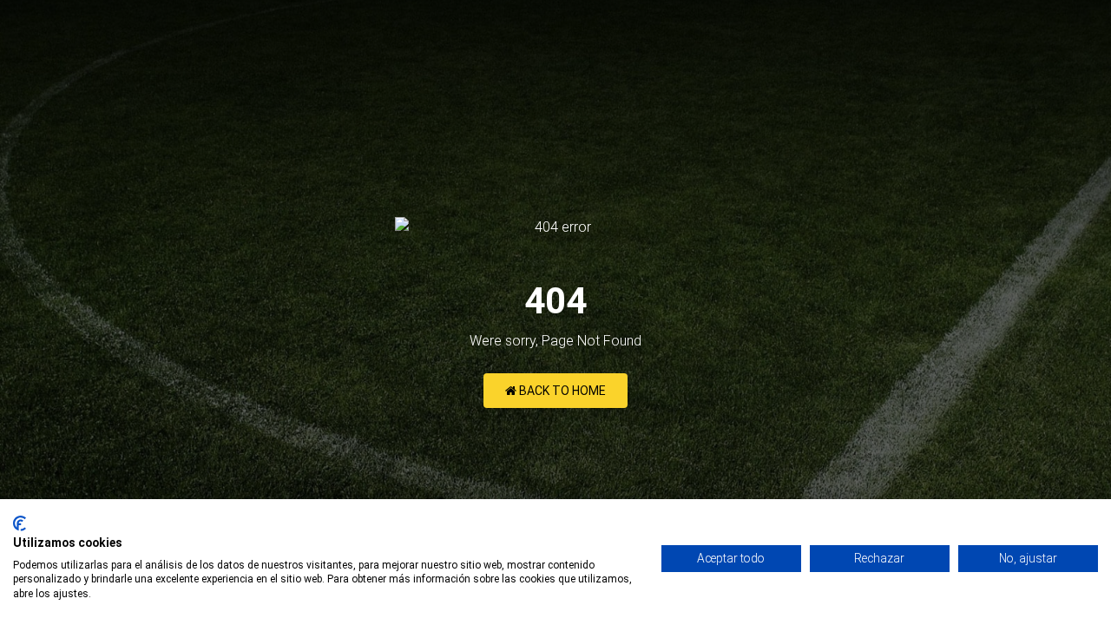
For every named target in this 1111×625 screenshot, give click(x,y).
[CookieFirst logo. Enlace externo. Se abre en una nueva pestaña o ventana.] (19, 523)
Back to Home (561, 391)
